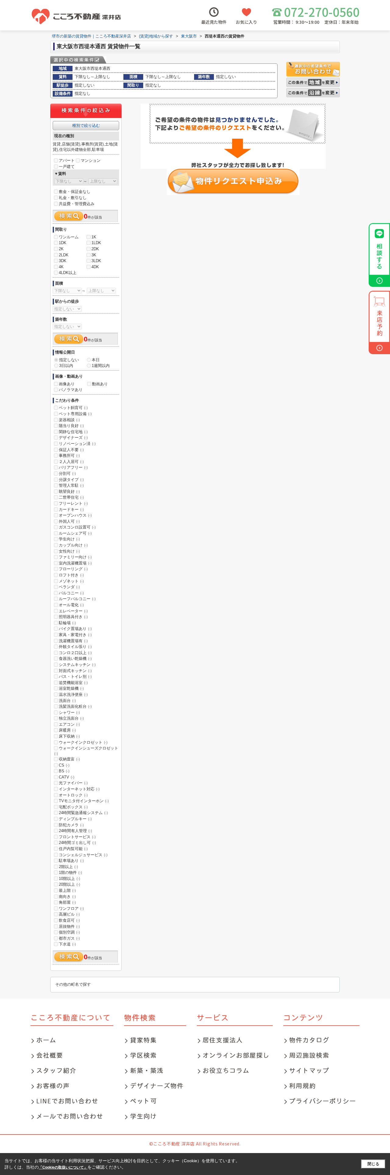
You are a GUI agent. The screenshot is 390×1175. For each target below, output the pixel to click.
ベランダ (69, 587)
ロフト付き (71, 575)
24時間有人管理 (75, 830)
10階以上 (69, 878)
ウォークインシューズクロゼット (86, 751)
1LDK (96, 242)
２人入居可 (71, 461)
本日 (96, 360)
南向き (67, 896)
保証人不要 (71, 449)
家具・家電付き (75, 634)
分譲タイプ (71, 479)
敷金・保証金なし (74, 191)
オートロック (73, 795)
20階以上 (69, 884)
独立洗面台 (71, 718)
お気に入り (246, 22)
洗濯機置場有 (73, 641)
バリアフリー (73, 467)
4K (61, 267)
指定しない (69, 360)
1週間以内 (101, 365)
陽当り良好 (71, 425)
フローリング (73, 569)
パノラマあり (71, 389)
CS (64, 765)
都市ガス (69, 938)
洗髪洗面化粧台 (75, 706)
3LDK (96, 260)
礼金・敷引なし (73, 197)
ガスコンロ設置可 (77, 527)
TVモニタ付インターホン (84, 801)
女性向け (69, 551)
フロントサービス (77, 837)
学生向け (69, 539)
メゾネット (71, 581)
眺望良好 (69, 491)
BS (64, 771)
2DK (95, 249)
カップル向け (73, 545)
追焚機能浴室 (73, 682)
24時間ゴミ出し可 (77, 842)
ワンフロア (71, 908)
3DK (62, 260)
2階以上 (68, 866)
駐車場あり (71, 860)
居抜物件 (69, 926)
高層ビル (69, 914)
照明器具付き (73, 616)
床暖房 (67, 730)
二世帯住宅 (71, 497)
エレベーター (73, 611)
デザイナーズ (73, 437)
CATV (66, 777)
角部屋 (67, 902)
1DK (62, 242)
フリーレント (73, 503)
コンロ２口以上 (75, 652)
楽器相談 (69, 420)
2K (61, 249)
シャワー (69, 712)
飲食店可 (69, 920)
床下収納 (69, 736)
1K (93, 237)
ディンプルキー (75, 819)
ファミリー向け (75, 557)
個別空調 (69, 932)
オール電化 (71, 605)
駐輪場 (67, 623)
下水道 (67, 944)
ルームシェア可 (75, 533)
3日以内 (66, 365)
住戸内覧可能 (73, 848)
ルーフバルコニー (77, 598)
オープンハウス (75, 515)
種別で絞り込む (86, 125)
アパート (67, 160)
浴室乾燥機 (71, 688)
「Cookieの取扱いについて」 (63, 1167)
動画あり (100, 384)
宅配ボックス (73, 807)
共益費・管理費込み (76, 203)
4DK (95, 267)
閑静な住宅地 (73, 431)
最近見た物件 (214, 22)
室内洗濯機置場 (75, 563)
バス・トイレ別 (75, 676)
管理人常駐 (71, 485)
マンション (91, 160)
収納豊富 (69, 759)
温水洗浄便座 (73, 694)
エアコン (69, 724)
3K (93, 255)
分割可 (67, 473)
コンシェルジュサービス (83, 855)
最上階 (67, 890)
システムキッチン (77, 664)
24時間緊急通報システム (83, 812)
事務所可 (69, 455)
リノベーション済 (77, 443)
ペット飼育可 (73, 407)
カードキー (71, 509)
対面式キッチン (75, 670)
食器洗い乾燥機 (75, 658)
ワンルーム (69, 237)
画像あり (67, 384)
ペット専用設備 (75, 413)
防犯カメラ (71, 825)
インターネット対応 (79, 789)
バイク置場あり (75, 628)
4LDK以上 (67, 272)
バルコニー (71, 593)
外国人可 (69, 521)
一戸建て (67, 166)
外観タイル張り (75, 646)
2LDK (64, 255)
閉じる (373, 1164)
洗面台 (67, 700)
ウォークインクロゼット (83, 742)
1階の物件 (70, 872)
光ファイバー (73, 783)
